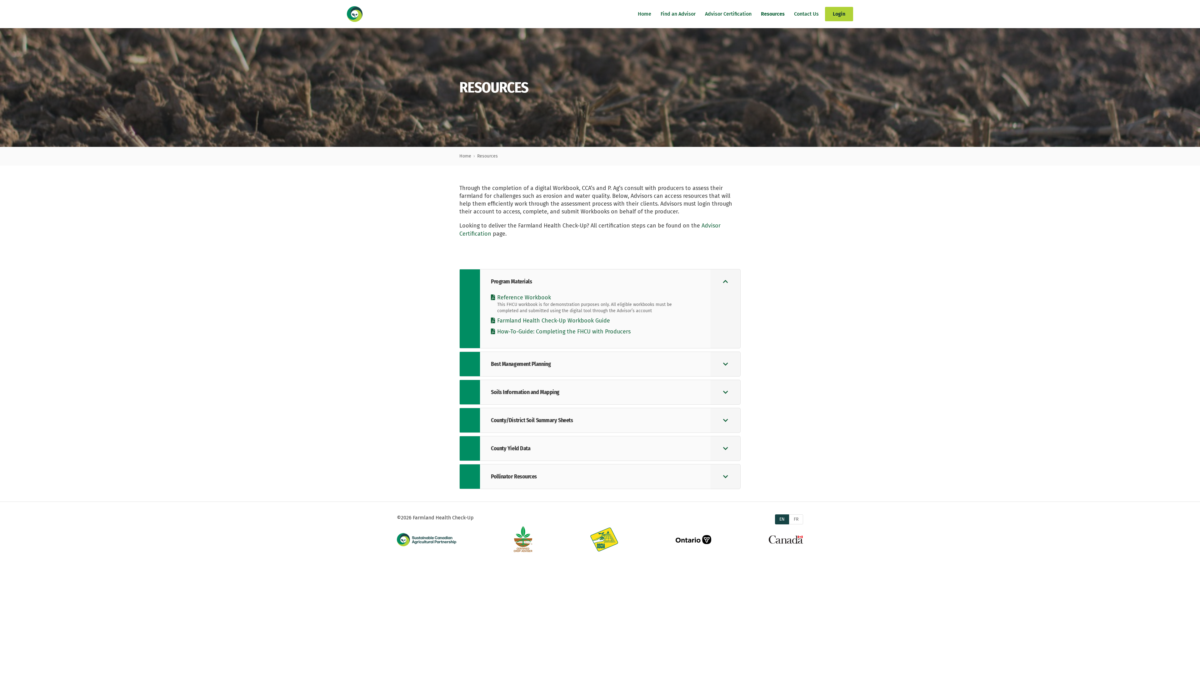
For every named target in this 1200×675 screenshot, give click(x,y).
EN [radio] (782, 519)
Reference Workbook (524, 297)
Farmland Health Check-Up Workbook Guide (553, 320)
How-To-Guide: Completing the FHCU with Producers (564, 331)
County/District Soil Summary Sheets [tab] (532, 420)
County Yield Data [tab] (510, 448)
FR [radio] (796, 519)
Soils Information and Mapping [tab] (525, 392)
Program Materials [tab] (511, 281)
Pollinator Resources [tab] (514, 476)
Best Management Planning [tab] (521, 364)
